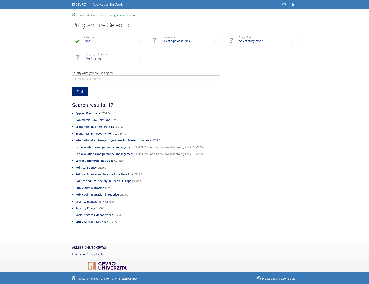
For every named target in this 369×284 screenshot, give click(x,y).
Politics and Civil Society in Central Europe (103, 181)
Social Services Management (94, 215)
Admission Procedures (93, 15)
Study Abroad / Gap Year (92, 222)
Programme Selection (122, 15)
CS (284, 4)
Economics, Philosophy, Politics (96, 133)
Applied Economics (88, 113)
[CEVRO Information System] (73, 14)
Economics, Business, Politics (95, 126)
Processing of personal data (279, 278)
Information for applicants (87, 254)
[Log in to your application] (292, 4)
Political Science (86, 167)
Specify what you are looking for (92, 73)
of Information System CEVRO (119, 278)
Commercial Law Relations (93, 120)
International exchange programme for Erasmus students (113, 140)
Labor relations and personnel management (105, 147)
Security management (90, 201)
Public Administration (90, 188)
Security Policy (85, 208)
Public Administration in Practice (97, 194)
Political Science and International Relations (105, 174)
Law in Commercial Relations (94, 160)
